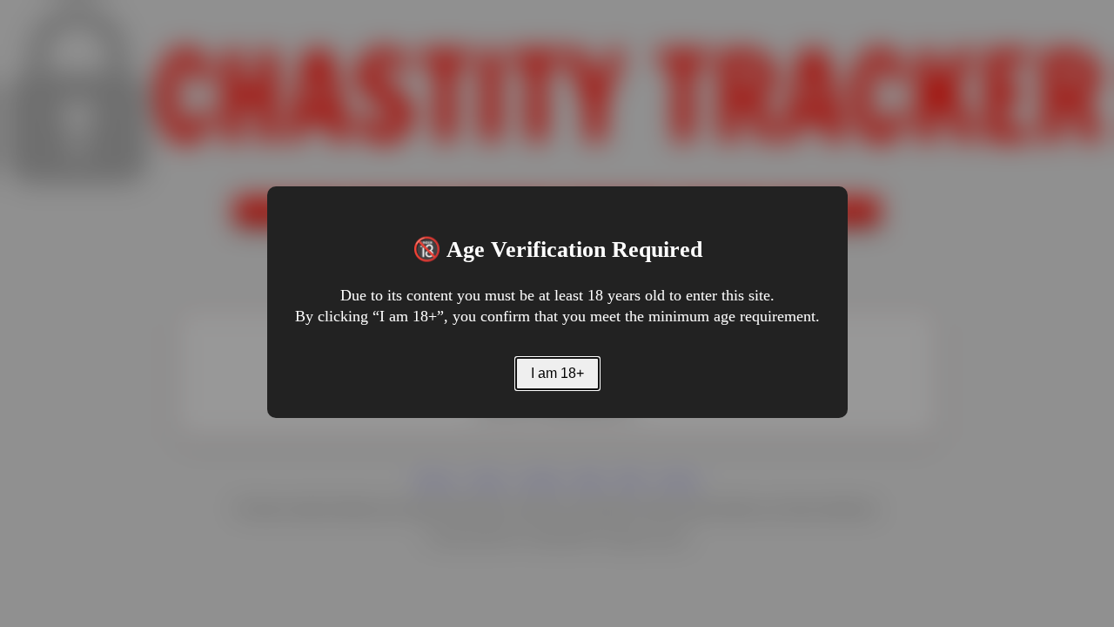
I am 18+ (557, 373)
